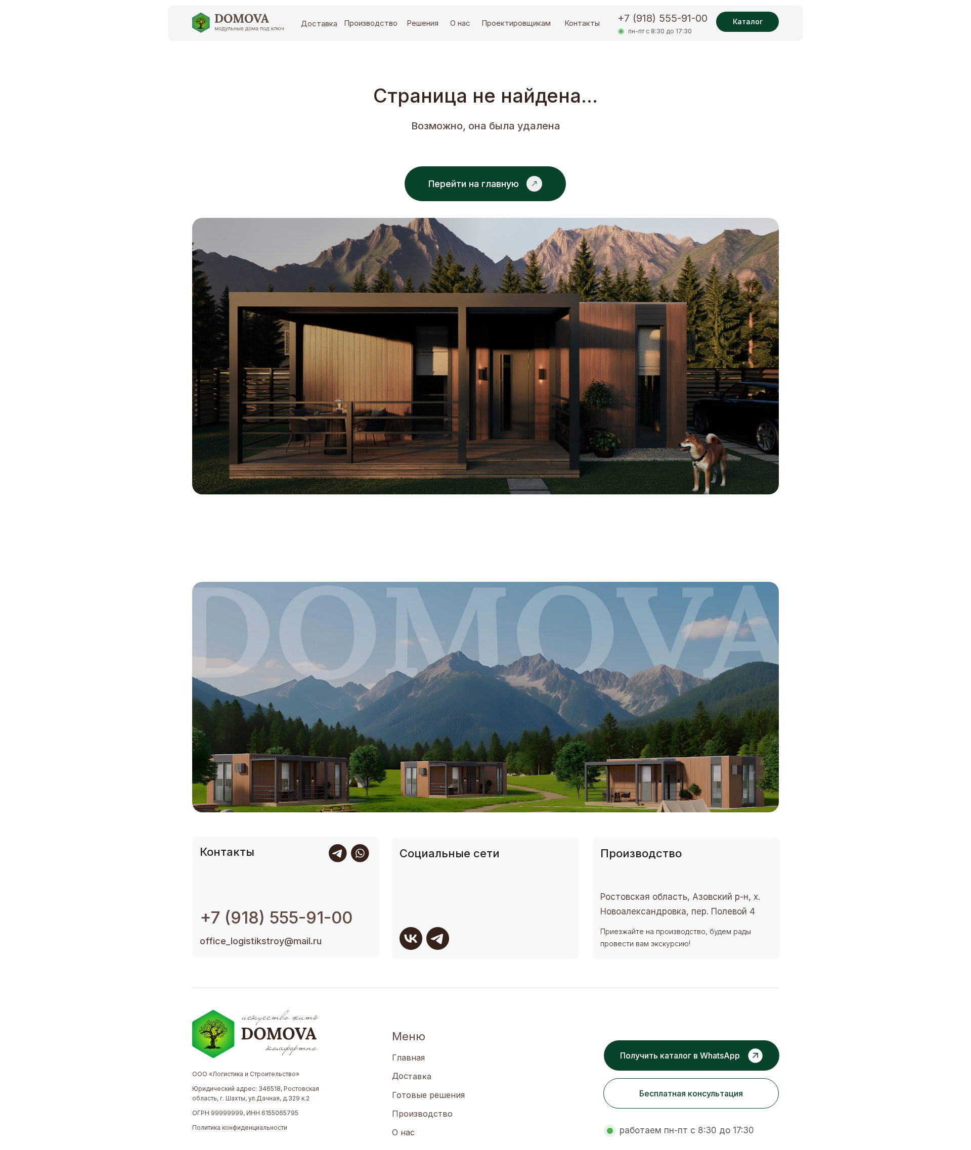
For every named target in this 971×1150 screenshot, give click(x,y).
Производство (371, 23)
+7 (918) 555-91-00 (662, 18)
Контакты (582, 23)
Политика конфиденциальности (239, 1127)
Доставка (319, 23)
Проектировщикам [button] (516, 23)
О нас (460, 23)
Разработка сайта (218, 1142)
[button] (691, 1093)
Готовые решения (428, 1095)
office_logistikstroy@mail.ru (261, 941)
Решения (422, 23)
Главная (408, 1057)
